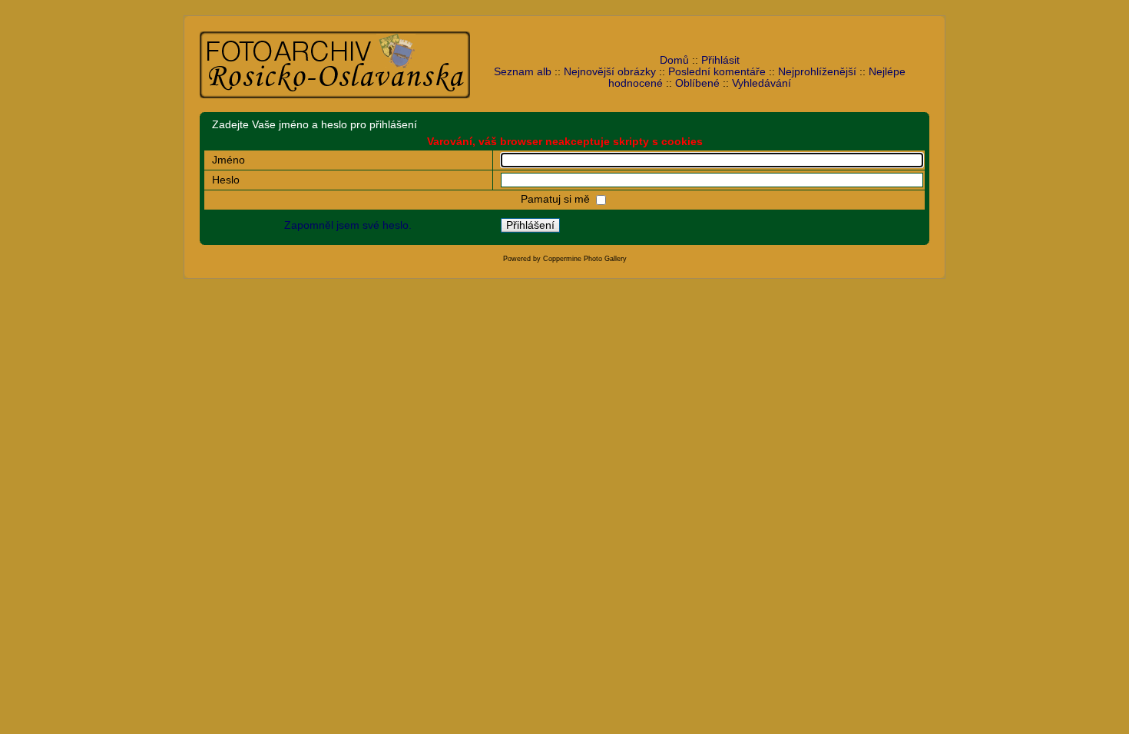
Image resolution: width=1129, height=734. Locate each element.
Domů (674, 60)
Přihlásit (720, 60)
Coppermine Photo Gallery (585, 259)
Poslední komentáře (717, 72)
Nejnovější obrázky (610, 72)
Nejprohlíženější (817, 72)
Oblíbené (697, 83)
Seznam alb (522, 72)
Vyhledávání (761, 83)
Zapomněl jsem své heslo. (348, 225)
